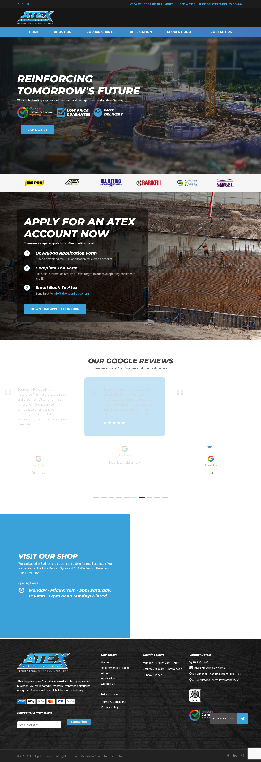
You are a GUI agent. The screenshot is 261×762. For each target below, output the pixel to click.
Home (105, 662)
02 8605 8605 (201, 662)
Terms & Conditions (113, 702)
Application (108, 678)
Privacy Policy (109, 707)
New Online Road (105, 756)
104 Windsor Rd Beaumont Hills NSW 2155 (163, 4)
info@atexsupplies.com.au (223, 4)
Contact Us (108, 684)
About (105, 673)
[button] (242, 718)
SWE (121, 756)
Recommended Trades (115, 667)
